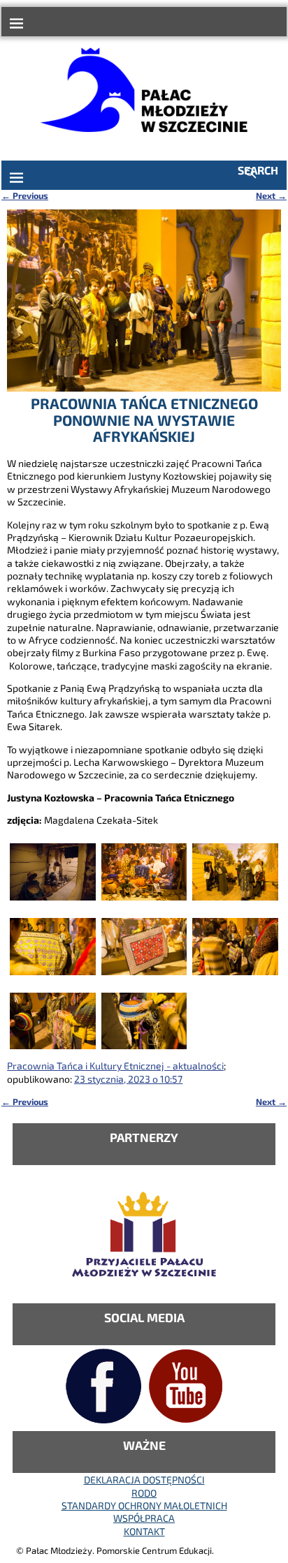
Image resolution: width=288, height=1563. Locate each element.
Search (258, 170)
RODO (144, 1493)
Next (271, 195)
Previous (24, 195)
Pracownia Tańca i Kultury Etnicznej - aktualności (115, 1066)
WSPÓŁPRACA (144, 1518)
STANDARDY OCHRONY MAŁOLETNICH (144, 1505)
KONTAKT (144, 1531)
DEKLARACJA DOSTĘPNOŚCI (144, 1480)
